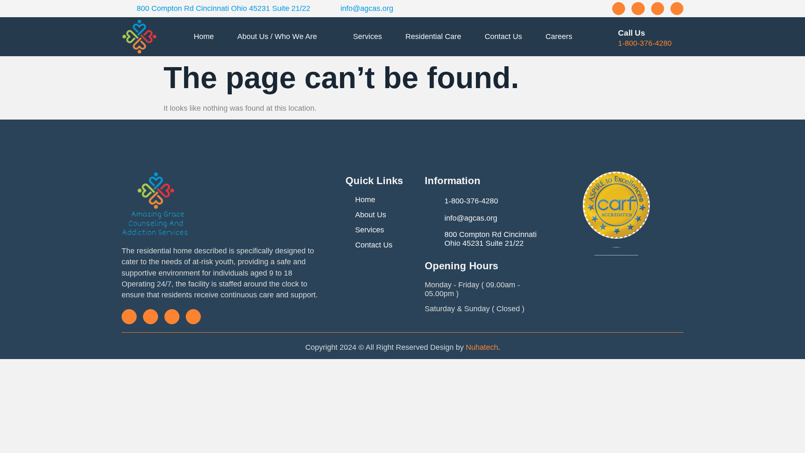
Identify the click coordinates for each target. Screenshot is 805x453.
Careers (558, 36)
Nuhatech (482, 347)
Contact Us (503, 36)
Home (204, 36)
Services (367, 36)
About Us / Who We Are (277, 36)
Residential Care (433, 36)
